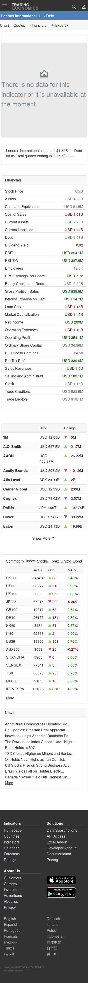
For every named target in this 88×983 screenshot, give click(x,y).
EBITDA (11, 260)
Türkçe (9, 948)
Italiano (52, 924)
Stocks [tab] (42, 561)
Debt (9, 237)
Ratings (10, 859)
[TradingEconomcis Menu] (6, 6)
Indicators (11, 842)
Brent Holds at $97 (20, 747)
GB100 (11, 609)
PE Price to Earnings (21, 352)
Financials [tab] (38, 25)
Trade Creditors (17, 391)
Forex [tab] (54, 561)
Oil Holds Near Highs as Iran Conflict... (36, 759)
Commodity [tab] (15, 561)
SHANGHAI (15, 657)
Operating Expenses (21, 329)
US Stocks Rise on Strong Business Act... (38, 765)
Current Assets (17, 222)
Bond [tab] (77, 561)
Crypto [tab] (66, 561)
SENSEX (13, 665)
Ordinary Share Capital (23, 345)
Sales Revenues (18, 368)
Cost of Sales (15, 214)
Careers (10, 883)
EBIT (9, 252)
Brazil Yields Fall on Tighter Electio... (34, 771)
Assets (10, 198)
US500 (11, 577)
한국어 (52, 953)
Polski (52, 930)
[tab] (60, 25)
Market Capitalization (22, 314)
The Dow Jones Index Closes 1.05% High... (39, 741)
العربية (9, 953)
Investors (11, 889)
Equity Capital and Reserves (26, 283)
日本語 (52, 948)
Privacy (10, 907)
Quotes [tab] (19, 25)
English (10, 918)
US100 (11, 593)
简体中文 (54, 942)
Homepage (13, 830)
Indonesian (56, 936)
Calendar (11, 847)
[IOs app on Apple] (61, 880)
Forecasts (12, 853)
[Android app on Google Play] (61, 892)
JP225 (11, 601)
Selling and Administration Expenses (26, 376)
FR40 (10, 625)
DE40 (10, 617)
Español (10, 924)
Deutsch (53, 918)
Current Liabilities (19, 229)
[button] (83, 7)
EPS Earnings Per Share (25, 275)
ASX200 (13, 649)
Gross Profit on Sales (22, 291)
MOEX (11, 681)
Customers (12, 877)
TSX (9, 673)
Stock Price (14, 191)
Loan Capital (15, 306)
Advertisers (13, 895)
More (10, 697)
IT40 (9, 633)
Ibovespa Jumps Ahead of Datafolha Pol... (38, 735)
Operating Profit (17, 337)
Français (11, 936)
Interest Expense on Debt (25, 299)
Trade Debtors (16, 399)
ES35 (10, 641)
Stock (9, 383)
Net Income (14, 322)
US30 (10, 585)
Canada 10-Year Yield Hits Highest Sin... (37, 777)
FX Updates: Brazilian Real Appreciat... (36, 729)
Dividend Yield (17, 245)
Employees (14, 268)
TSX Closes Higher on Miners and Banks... (39, 753)
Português (12, 930)
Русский (10, 942)
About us (11, 901)
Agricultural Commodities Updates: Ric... (37, 724)
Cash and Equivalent (22, 206)
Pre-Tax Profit (15, 360)
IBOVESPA (15, 688)
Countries (11, 836)
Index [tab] (30, 560)
